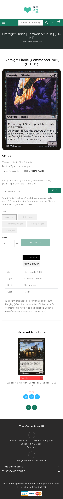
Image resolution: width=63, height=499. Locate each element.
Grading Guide (37, 170)
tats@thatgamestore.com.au (32, 460)
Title (4, 211)
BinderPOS (40, 487)
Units (4, 237)
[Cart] (59, 23)
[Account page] (53, 23)
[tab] (31, 257)
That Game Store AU (31, 41)
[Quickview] (25, 396)
